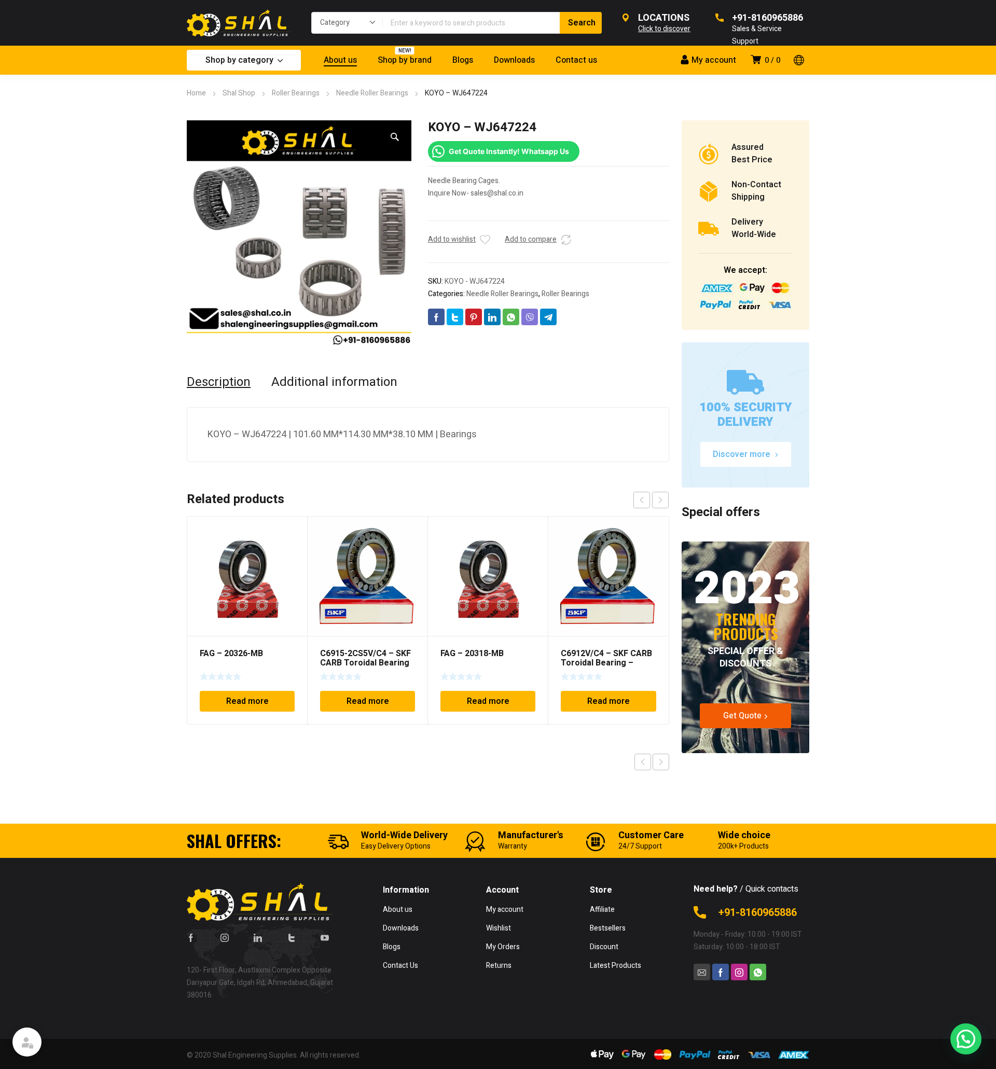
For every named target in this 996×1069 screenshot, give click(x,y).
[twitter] (291, 937)
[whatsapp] (758, 972)
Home (196, 93)
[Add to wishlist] (485, 239)
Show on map (209, 1015)
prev (641, 500)
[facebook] (191, 937)
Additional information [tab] (334, 382)
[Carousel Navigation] (651, 500)
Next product (661, 762)
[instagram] (224, 937)
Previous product (642, 762)
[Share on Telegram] (548, 317)
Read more (247, 701)
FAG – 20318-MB (472, 653)
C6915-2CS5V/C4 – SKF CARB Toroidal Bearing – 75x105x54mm (365, 662)
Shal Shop (239, 93)
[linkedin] (258, 937)
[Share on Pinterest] (473, 317)
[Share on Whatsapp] (511, 317)
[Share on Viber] (529, 317)
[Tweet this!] (455, 317)
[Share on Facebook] (436, 317)
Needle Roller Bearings (372, 93)
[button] (394, 137)
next (660, 500)
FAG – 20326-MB (231, 653)
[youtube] (324, 937)
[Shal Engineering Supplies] (238, 23)
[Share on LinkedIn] (492, 317)
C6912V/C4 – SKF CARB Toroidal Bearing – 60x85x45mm (606, 662)
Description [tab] (219, 382)
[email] (702, 972)
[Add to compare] (566, 239)
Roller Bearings (296, 93)
